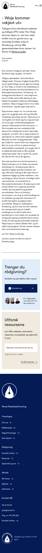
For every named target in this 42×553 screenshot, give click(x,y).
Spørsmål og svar (9, 464)
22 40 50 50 (7, 505)
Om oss (5, 423)
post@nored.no (8, 510)
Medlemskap (7, 428)
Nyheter (5, 484)
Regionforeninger (9, 433)
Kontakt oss (17, 288)
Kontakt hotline (8, 453)
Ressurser (6, 458)
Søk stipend (6, 438)
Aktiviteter (6, 489)
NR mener (6, 479)
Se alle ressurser (27, 362)
